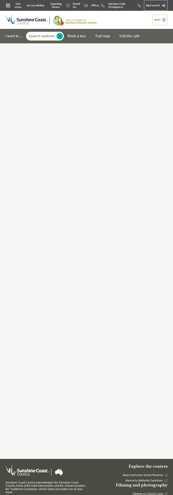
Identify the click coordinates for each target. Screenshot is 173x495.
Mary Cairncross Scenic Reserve (143, 475)
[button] (160, 19)
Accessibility (35, 5)
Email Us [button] (76, 5)
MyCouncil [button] (152, 5)
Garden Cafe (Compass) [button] (116, 5)
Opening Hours (56, 5)
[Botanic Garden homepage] (78, 20)
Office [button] (95, 5)
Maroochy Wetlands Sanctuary (144, 480)
